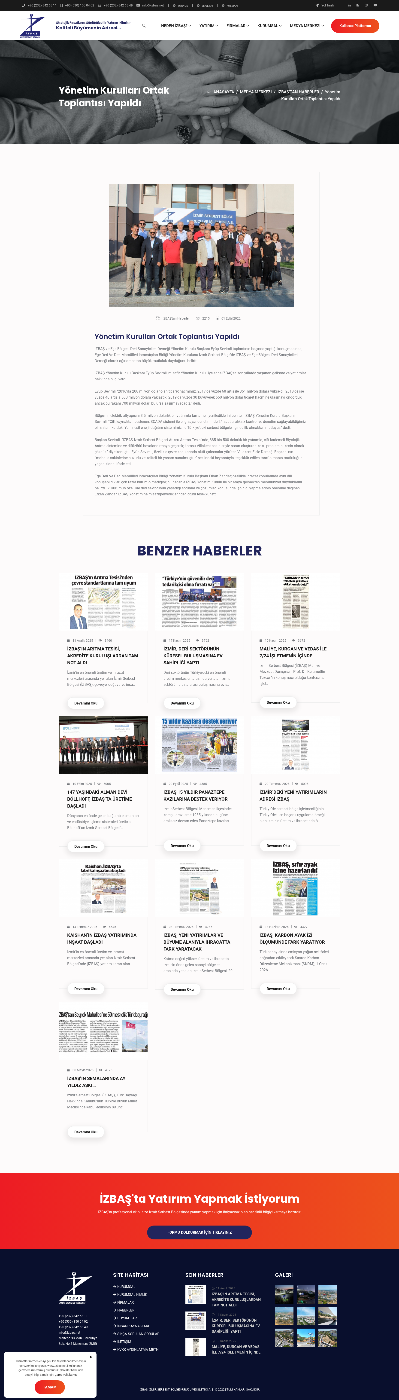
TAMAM (50, 1387)
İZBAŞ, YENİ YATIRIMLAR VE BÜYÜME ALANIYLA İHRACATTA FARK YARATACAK (196, 942)
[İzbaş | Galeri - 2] (306, 1294)
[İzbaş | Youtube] (375, 5)
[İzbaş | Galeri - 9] (327, 1338)
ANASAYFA (223, 91)
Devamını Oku (85, 703)
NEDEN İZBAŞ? (174, 25)
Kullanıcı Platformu (355, 26)
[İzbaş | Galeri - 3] (327, 1294)
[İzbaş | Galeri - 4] (284, 1316)
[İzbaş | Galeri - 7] (284, 1338)
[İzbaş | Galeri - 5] (306, 1316)
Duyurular (127, 1318)
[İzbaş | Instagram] (366, 5)
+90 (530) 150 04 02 (79, 5)
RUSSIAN (232, 5)
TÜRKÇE (183, 5)
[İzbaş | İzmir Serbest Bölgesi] (32, 25)
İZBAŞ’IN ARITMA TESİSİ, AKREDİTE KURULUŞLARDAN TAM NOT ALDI (102, 655)
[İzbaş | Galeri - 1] (284, 1294)
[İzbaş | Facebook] (358, 5)
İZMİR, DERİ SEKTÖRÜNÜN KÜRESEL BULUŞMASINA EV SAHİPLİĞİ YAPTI (193, 655)
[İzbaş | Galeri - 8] (306, 1338)
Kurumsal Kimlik (132, 1295)
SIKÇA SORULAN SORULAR (138, 1334)
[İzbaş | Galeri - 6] (327, 1316)
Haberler (125, 1310)
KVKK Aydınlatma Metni (138, 1350)
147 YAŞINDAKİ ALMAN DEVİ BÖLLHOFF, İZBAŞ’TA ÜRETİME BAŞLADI (99, 799)
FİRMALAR (236, 25)
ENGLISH (207, 5)
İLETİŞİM (124, 1342)
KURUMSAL (267, 25)
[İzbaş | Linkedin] (349, 5)
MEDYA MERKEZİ (305, 25)
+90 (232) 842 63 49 (118, 5)
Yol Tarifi (327, 5)
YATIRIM (207, 25)
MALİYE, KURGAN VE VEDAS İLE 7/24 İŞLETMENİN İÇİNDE (236, 1349)
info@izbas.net (153, 5)
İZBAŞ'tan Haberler (298, 91)
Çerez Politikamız (66, 1374)
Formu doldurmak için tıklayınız (199, 1232)
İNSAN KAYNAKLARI (133, 1326)
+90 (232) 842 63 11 (42, 5)
